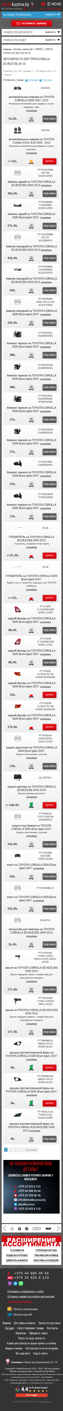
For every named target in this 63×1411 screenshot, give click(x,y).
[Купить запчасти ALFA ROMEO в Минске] (20, 1228)
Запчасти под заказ (49, 1323)
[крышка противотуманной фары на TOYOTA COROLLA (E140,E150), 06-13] (17, 1114)
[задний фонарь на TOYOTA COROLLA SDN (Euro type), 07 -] (17, 609)
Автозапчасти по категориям (42, 1348)
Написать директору (19, 1301)
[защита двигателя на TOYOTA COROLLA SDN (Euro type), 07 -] (17, 738)
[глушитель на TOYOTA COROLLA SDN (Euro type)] (17, 567)
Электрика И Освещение (46, 1260)
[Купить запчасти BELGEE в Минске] (48, 1228)
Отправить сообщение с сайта (25, 1291)
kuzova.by (15, 4)
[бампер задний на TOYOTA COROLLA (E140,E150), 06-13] (17, 172)
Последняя (31, 1149)
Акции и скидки (14, 1348)
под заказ (47, 79)
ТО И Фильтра (17, 1250)
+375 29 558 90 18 (29, 1195)
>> (21, 1149)
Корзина (43, 4)
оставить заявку (34, 23)
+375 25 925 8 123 (29, 1186)
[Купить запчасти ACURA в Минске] (12, 1228)
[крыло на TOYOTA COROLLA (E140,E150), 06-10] (17, 957)
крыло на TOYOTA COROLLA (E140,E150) (32, 967)
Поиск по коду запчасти (31, 1338)
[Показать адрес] (32, 4)
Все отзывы (31, 1395)
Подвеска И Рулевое (17, 1255)
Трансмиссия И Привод (46, 1255)
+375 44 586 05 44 (29, 1190)
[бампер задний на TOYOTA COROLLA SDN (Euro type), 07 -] (17, 205)
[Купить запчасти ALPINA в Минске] (26, 1228)
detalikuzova (26, 1204)
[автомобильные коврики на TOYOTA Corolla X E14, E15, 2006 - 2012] (17, 130)
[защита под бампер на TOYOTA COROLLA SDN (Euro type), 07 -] (17, 816)
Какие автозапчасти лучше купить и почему (31, 1343)
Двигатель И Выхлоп (17, 1260)
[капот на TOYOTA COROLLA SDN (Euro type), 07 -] (17, 855)
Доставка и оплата (24, 1323)
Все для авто (23, 1353)
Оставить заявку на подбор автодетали (30, 1296)
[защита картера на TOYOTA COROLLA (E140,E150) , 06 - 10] (17, 777)
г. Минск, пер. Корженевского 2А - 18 (34, 1362)
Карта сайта (40, 1353)
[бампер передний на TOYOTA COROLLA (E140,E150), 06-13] (17, 237)
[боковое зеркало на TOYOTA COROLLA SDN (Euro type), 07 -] (17, 334)
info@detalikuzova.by (32, 1199)
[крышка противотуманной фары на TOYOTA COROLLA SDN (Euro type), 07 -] (17, 1043)
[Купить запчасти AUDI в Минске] (37, 1228)
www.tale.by (45, 1401)
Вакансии (20, 1333)
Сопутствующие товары (30, 1328)
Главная (6, 1323)
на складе (33, 79)
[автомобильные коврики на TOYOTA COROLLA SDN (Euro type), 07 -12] (17, 88)
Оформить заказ (38, 1333)
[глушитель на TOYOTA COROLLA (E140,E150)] (17, 528)
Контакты (52, 1328)
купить (50, 161)
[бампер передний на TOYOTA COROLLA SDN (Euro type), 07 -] (17, 302)
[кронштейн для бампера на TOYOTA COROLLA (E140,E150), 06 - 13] (17, 920)
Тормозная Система (46, 1250)
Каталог (9, 1328)
